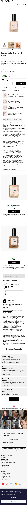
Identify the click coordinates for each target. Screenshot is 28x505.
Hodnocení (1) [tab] (9, 119)
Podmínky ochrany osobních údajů (8, 462)
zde (14, 494)
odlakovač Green (9, 143)
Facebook (5, 477)
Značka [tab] (20, 119)
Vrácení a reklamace (5, 466)
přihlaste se (8, 284)
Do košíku (22, 83)
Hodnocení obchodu (14, 349)
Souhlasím (13, 501)
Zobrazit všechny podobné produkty (14, 276)
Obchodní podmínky (5, 460)
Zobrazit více (14, 399)
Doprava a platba (4, 459)
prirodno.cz (5, 479)
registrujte (16, 284)
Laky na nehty (16, 90)
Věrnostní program (5, 463)
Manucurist (7, 76)
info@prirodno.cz (10, 435)
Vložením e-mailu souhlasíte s (14, 449)
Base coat (15, 141)
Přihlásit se (14, 445)
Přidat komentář (7, 312)
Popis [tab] (4, 119)
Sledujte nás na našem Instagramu (14, 409)
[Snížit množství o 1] (7, 83)
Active (20, 330)
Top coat (20, 141)
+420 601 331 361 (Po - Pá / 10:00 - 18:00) (15, 433)
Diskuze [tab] (15, 119)
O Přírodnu (3, 457)
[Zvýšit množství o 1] (14, 83)
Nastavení (13, 497)
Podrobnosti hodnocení (17, 49)
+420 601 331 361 (7, 476)
